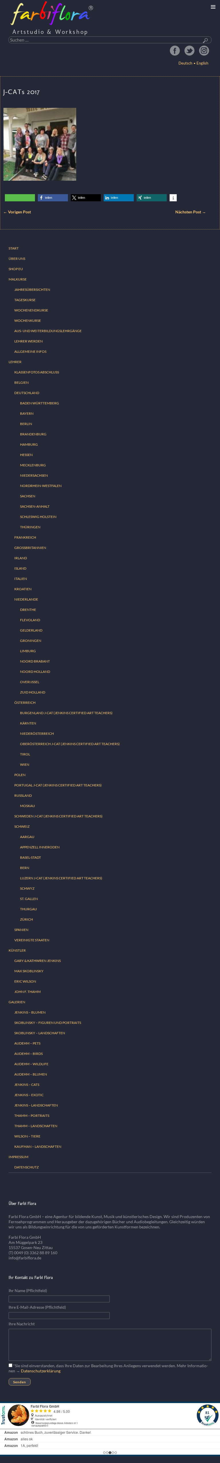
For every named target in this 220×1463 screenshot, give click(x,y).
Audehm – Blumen (30, 1074)
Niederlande (26, 599)
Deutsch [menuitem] (185, 63)
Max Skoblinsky (29, 971)
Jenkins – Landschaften (36, 1105)
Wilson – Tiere (27, 1136)
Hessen (26, 455)
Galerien (17, 1002)
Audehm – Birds (28, 1053)
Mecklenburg (33, 465)
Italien (20, 578)
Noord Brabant (35, 661)
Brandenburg (33, 434)
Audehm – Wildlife (31, 1064)
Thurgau (28, 909)
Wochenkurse (27, 320)
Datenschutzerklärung (40, 1370)
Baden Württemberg (39, 403)
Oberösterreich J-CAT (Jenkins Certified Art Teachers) (70, 744)
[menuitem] (201, 63)
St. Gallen (29, 899)
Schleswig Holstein (38, 517)
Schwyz (27, 888)
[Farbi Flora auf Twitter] (189, 50)
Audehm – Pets (27, 1043)
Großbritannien (30, 548)
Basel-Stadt (30, 857)
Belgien (21, 382)
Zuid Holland (32, 692)
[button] (53, 197)
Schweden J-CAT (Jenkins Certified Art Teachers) (58, 816)
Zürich (26, 919)
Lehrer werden (28, 341)
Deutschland (26, 393)
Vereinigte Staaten (31, 940)
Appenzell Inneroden (40, 847)
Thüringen (30, 527)
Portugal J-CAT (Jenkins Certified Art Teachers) (58, 785)
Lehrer (15, 362)
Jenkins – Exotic (29, 1095)
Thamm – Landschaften (35, 1126)
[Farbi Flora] (52, 13)
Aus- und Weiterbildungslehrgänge (48, 331)
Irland (20, 558)
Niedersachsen (34, 475)
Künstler (17, 950)
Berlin (26, 424)
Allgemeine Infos (30, 351)
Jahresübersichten (32, 289)
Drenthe (28, 609)
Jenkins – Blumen (30, 1012)
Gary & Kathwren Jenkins (37, 961)
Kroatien (23, 589)
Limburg (28, 651)
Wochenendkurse (31, 310)
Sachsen (27, 496)
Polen (19, 775)
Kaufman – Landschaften (37, 1146)
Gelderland (31, 630)
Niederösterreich (37, 733)
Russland (23, 795)
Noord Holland (35, 671)
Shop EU (16, 269)
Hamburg (29, 444)
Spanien (21, 930)
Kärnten (28, 723)
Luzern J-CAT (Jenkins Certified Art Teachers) (61, 878)
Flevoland (30, 620)
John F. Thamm (27, 991)
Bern (24, 868)
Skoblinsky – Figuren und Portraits (47, 1022)
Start (14, 248)
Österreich (25, 702)
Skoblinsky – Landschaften (39, 1033)
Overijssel (29, 682)
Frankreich (25, 537)
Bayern (27, 413)
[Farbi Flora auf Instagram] (204, 50)
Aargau (27, 837)
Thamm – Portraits (31, 1115)
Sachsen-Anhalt (35, 506)
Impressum (18, 1157)
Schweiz (22, 826)
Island (20, 568)
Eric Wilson (25, 981)
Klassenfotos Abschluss (36, 372)
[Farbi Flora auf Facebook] (175, 50)
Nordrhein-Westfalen (41, 486)
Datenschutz (26, 1167)
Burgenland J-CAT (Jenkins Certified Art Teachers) (66, 713)
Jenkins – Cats (26, 1084)
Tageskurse (25, 300)
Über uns (17, 258)
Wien (24, 764)
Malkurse (18, 279)
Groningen (30, 640)
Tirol (25, 754)
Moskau (27, 806)
